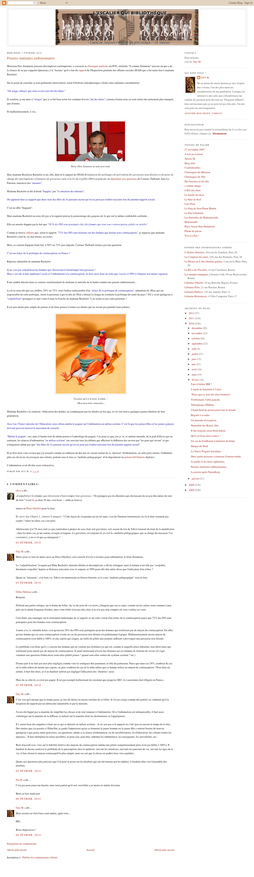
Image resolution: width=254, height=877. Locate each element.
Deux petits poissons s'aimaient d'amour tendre (216, 456)
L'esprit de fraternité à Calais (206, 389)
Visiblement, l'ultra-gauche (205, 399)
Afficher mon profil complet (203, 113)
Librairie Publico (194, 292)
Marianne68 (191, 222)
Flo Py (19, 780)
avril (194, 369)
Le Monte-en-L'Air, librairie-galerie (203, 261)
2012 (192, 313)
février (195, 379)
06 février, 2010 (28, 798)
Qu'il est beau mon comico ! (206, 436)
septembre (197, 343)
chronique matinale (97, 66)
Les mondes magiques (196, 274)
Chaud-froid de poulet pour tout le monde (213, 410)
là (33, 500)
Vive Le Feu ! (192, 235)
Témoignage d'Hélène (202, 404)
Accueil (90, 850)
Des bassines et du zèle (197, 181)
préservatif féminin (135, 457)
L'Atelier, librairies (194, 252)
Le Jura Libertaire (194, 213)
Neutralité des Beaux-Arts (204, 425)
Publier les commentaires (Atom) (39, 857)
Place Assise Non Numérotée (200, 226)
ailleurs (30, 232)
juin (194, 359)
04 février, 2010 (28, 542)
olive (18, 490)
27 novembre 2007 (195, 149)
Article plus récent (17, 850)
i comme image (193, 185)
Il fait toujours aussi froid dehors (208, 430)
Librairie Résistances (196, 296)
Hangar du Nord (199, 446)
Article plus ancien (164, 850)
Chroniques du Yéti (195, 177)
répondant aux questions (124, 178)
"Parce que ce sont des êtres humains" (211, 394)
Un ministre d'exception (203, 420)
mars (194, 374)
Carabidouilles (192, 167)
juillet (195, 354)
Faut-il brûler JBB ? (201, 384)
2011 (192, 318)
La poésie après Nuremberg (205, 472)
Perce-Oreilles (33, 508)
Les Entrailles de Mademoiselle (201, 217)
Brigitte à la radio (200, 415)
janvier (196, 478)
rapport (82, 70)
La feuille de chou (194, 195)
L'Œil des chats (193, 190)
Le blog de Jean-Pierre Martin (200, 208)
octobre (196, 338)
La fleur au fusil (193, 199)
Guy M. (20, 551)
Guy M (197, 61)
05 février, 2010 (28, 582)
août (194, 348)
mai (194, 364)
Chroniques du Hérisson (197, 172)
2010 (192, 323)
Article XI (190, 158)
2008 (192, 490)
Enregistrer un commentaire (22, 843)
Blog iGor (190, 163)
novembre (197, 333)
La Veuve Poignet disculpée (206, 451)
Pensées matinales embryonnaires (31, 58)
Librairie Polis (192, 287)
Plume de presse (193, 231)
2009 (192, 485)
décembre (197, 328)
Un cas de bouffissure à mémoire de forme (213, 441)
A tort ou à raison (194, 154)
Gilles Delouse (24, 592)
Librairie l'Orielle (194, 282)
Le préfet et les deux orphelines (207, 461)
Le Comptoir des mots (196, 257)
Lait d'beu (190, 204)
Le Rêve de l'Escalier (196, 270)
